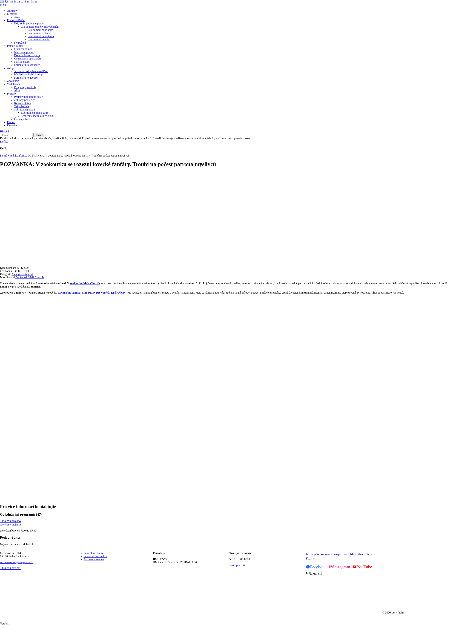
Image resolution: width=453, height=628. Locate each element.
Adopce (11, 68)
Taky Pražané (21, 106)
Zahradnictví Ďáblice (95, 556)
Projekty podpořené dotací (29, 96)
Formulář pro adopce (26, 77)
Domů (3, 155)
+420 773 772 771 (10, 568)
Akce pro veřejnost (22, 274)
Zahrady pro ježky (24, 99)
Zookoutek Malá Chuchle (29, 277)
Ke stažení (20, 42)
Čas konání (6, 270)
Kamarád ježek (22, 103)
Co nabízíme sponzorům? (28, 58)
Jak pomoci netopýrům (41, 36)
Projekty (11, 93)
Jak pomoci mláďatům (40, 29)
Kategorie (5, 274)
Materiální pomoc (24, 52)
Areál (17, 17)
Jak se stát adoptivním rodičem (31, 71)
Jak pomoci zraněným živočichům (40, 26)
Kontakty (12, 125)
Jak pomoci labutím (39, 39)
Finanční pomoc (23, 48)
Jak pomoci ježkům (39, 33)
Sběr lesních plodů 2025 (34, 112)
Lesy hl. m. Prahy (93, 553)
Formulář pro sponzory (27, 64)
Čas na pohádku (23, 119)
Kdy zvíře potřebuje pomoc (29, 23)
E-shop (11, 122)
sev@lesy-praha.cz (10, 524)
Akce (17, 90)
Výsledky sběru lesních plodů (37, 115)
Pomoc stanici (15, 45)
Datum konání (8, 267)
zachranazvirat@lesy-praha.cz (16, 562)
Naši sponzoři (22, 61)
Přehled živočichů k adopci (29, 74)
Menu (3, 4)
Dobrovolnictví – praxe (27, 55)
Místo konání (7, 277)
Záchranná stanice (94, 559)
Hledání (4, 131)
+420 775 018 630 (10, 521)
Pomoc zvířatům (16, 20)
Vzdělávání (13, 84)
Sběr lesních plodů (24, 109)
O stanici (12, 13)
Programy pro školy (25, 87)
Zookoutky (13, 80)
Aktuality (12, 10)
